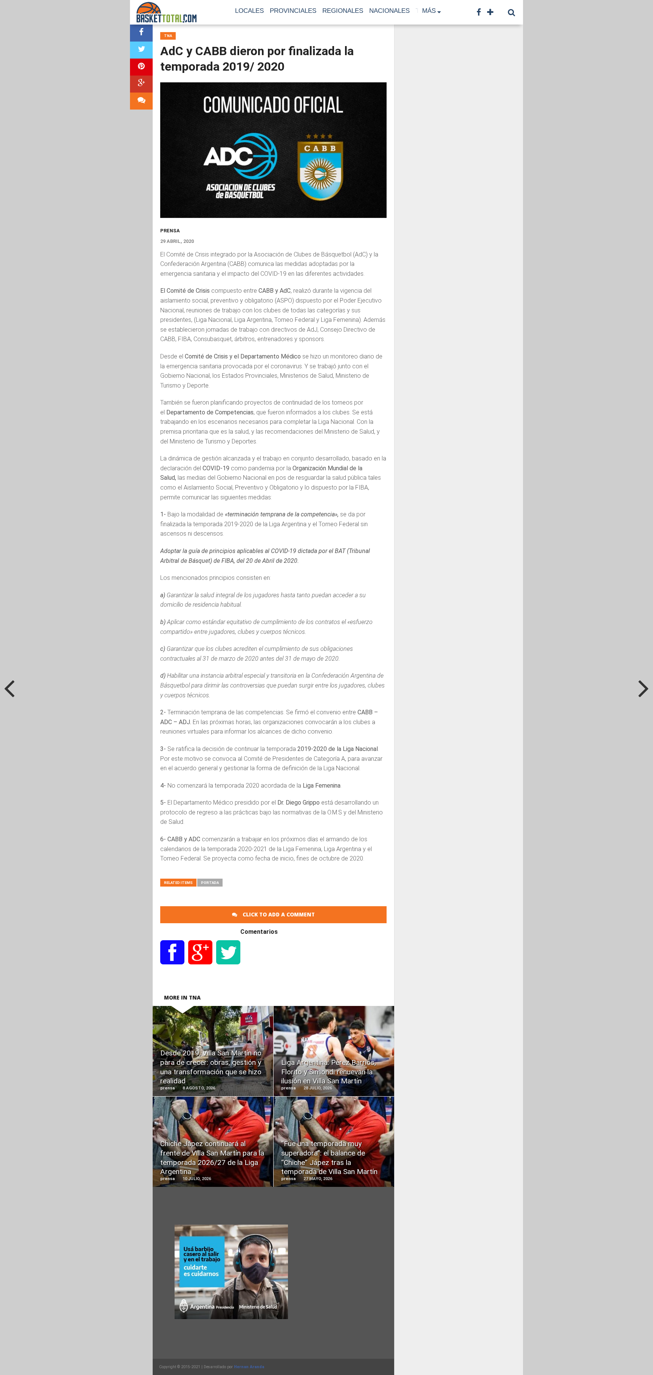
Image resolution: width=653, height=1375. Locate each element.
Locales (249, 10)
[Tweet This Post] (141, 50)
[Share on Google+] (141, 84)
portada (210, 883)
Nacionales (389, 10)
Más (429, 10)
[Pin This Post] (141, 67)
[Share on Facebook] (141, 33)
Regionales (342, 10)
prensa (170, 230)
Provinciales (293, 10)
